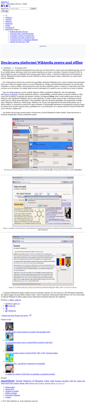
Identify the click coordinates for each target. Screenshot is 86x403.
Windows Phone (50, 383)
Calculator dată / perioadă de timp (22, 34)
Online (7, 25)
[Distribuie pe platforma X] (6, 308)
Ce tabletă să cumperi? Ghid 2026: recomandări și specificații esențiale (30, 374)
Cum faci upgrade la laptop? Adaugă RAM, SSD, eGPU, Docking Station (31, 353)
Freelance (42, 383)
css (56, 383)
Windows (8, 17)
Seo (75, 381)
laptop (79, 381)
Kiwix (7, 94)
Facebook (11, 306)
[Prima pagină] (6, 15)
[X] (4, 6)
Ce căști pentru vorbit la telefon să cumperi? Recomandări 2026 (27, 332)
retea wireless (14, 383)
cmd (52, 381)
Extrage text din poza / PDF (20, 42)
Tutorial (19, 381)
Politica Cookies (11, 393)
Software (8, 21)
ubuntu (21, 383)
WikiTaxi (14, 94)
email (7, 383)
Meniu (4, 11)
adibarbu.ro (5, 2)
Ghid (71, 381)
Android (8, 19)
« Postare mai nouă (7, 315)
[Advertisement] (43, 52)
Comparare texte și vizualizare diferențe (24, 40)
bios (83, 381)
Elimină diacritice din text (19, 32)
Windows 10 (28, 381)
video (27, 383)
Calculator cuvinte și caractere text (22, 36)
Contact (8, 397)
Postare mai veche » (22, 315)
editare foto (61, 383)
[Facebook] (2, 6)
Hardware (8, 23)
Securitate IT (9, 28)
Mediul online (33, 383)
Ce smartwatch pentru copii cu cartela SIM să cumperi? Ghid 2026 (28, 342)
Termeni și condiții (11, 391)
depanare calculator (62, 381)
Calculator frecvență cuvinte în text (22, 38)
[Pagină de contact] (7, 6)
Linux (46, 381)
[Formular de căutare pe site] (9, 6)
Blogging (39, 381)
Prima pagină (10, 387)
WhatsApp (12, 311)
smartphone (8, 380)
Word (3, 383)
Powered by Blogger (12, 395)
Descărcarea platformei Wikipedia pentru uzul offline (42, 62)
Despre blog (9, 389)
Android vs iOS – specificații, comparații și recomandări (25, 364)
